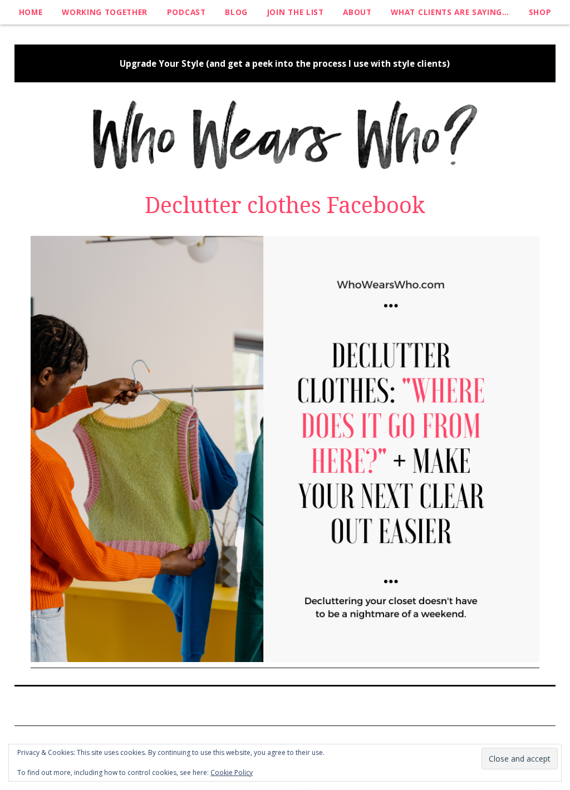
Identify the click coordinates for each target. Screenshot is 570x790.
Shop (540, 12)
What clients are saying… (450, 12)
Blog (236, 12)
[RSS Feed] (293, 705)
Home (31, 12)
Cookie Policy (231, 772)
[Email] (314, 705)
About (357, 12)
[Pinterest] (253, 705)
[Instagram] (273, 705)
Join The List (295, 12)
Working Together (105, 12)
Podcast (186, 12)
